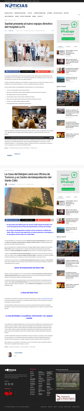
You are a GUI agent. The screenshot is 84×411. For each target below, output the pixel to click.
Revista (48, 381)
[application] (29, 137)
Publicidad (13, 1)
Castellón (32, 375)
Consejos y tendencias (32, 384)
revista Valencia (49, 384)
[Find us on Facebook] (6, 384)
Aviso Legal (22, 1)
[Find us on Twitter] (9, 384)
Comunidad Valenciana (19, 13)
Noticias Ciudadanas (25, 406)
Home (6, 20)
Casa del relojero (24, 346)
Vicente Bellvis (12, 184)
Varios (48, 395)
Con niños (32, 381)
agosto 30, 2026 (61, 104)
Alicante (32, 373)
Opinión (17, 16)
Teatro (48, 390)
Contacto (17, 1)
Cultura (30, 13)
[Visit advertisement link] (68, 31)
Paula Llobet (32, 346)
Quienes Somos (7, 1)
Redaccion (11, 30)
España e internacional (40, 13)
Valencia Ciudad (9, 13)
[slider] (51, 137)
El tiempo (32, 394)
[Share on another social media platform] (52, 71)
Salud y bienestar (9, 16)
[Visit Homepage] (16, 7)
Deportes (66, 13)
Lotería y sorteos (40, 386)
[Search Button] (78, 14)
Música (40, 388)
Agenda (34, 16)
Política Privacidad (28, 1)
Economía (49, 13)
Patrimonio (49, 377)
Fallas (40, 376)
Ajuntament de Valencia (14, 346)
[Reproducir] (6, 137)
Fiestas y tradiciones (25, 16)
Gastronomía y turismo (42, 381)
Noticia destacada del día (42, 390)
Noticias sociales (57, 13)
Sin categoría (50, 389)
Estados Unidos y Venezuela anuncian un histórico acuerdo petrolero (72, 135)
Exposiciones (41, 374)
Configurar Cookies (35, 1)
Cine (31, 376)
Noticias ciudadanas (11, 406)
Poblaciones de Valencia (50, 380)
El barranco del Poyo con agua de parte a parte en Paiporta (71, 79)
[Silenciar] (48, 137)
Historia (40, 383)
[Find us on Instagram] (12, 384)
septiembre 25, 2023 (19, 30)
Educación (32, 392)
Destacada (32, 389)
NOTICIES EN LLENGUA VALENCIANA (49, 372)
